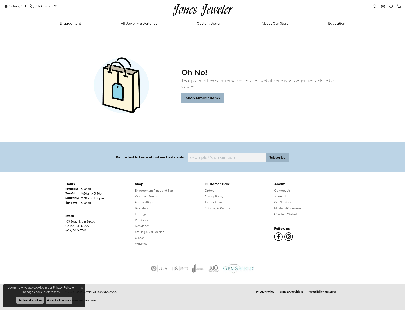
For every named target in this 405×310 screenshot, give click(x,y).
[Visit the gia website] (159, 268)
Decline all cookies (30, 300)
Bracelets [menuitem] (141, 208)
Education (336, 23)
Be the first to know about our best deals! (150, 157)
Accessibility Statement (323, 292)
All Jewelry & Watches (139, 23)
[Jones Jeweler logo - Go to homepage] (203, 9)
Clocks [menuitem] (139, 237)
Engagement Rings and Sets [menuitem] (154, 190)
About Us (280, 196)
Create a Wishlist (285, 214)
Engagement (70, 23)
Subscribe (277, 157)
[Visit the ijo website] (180, 268)
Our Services (282, 202)
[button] (375, 6)
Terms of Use (213, 202)
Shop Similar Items (203, 98)
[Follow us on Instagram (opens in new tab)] (288, 236)
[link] (15, 6)
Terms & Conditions (290, 292)
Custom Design (209, 23)
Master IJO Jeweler (287, 208)
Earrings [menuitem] (140, 214)
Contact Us (282, 190)
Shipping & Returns (217, 208)
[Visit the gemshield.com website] (238, 268)
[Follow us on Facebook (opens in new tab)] (278, 236)
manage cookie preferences (41, 292)
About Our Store (275, 23)
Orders (209, 190)
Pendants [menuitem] (141, 220)
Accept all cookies (59, 300)
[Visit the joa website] (198, 268)
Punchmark (88, 301)
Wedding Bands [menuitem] (146, 196)
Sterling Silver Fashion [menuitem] (149, 232)
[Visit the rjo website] (213, 268)
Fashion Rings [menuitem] (144, 202)
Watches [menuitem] (141, 243)
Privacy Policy (214, 196)
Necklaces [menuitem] (142, 226)
